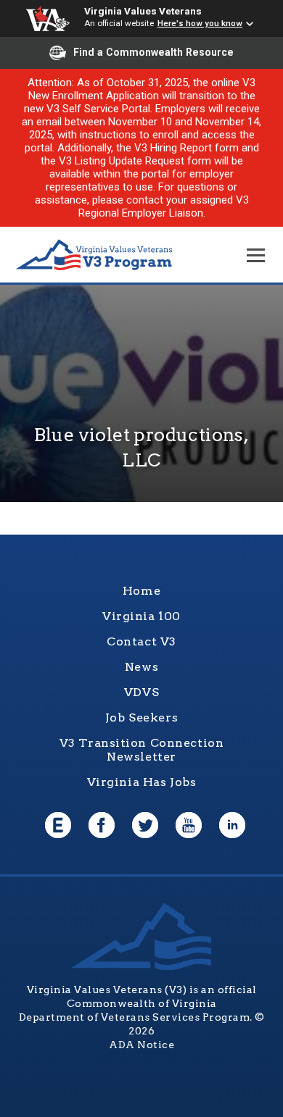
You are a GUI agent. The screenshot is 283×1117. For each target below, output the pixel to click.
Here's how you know (199, 23)
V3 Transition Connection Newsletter (142, 750)
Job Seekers (141, 717)
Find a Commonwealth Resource (153, 52)
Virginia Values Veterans (143, 11)
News (141, 667)
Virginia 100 (141, 616)
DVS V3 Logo (94, 255)
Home (141, 591)
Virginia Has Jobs (142, 782)
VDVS (141, 692)
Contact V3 (141, 641)
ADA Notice (141, 1044)
